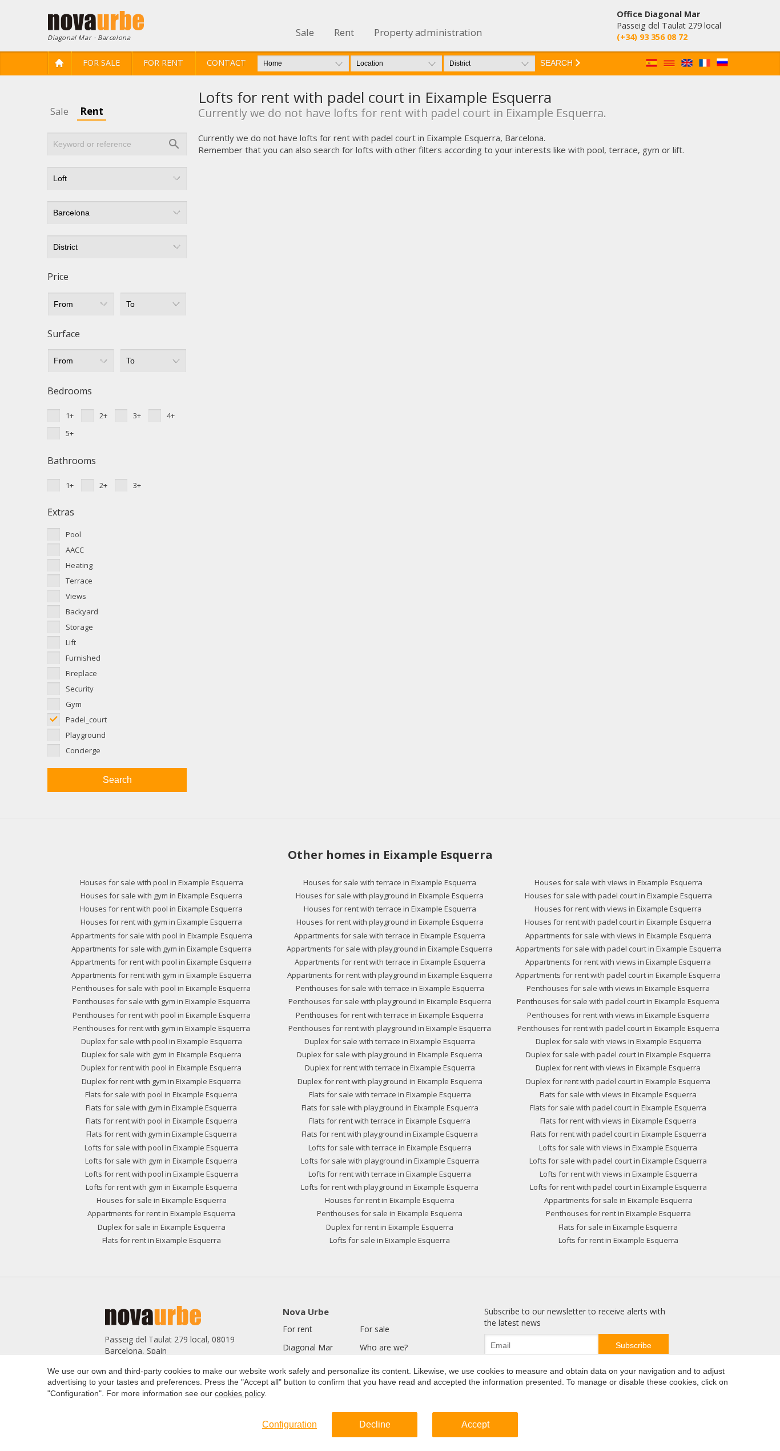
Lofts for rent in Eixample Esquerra (618, 1240)
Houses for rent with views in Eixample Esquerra (618, 909)
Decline (375, 1424)
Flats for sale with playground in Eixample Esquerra (390, 1107)
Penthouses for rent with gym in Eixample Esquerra (161, 1028)
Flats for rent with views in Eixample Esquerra (618, 1121)
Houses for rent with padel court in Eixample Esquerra (618, 922)
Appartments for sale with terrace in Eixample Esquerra (389, 935)
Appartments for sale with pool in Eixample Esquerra (161, 935)
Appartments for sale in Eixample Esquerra (618, 1200)
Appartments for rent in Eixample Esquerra (161, 1213)
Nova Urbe (306, 1311)
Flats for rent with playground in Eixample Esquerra (389, 1134)
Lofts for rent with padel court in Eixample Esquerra (618, 1187)
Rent (91, 111)
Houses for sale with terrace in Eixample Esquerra (389, 882)
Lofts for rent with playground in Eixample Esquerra (390, 1187)
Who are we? (384, 1347)
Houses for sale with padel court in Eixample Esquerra (618, 895)
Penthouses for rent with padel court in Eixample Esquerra (618, 1028)
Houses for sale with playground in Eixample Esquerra (390, 895)
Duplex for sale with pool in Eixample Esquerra (161, 1041)
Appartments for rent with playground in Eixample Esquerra (390, 975)
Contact (226, 62)
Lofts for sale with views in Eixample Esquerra (618, 1147)
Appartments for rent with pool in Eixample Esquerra (161, 962)
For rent (163, 62)
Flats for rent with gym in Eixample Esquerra (161, 1134)
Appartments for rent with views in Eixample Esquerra (618, 962)
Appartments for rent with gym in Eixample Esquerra (161, 975)
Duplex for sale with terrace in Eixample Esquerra (389, 1041)
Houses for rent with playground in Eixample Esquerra (390, 922)
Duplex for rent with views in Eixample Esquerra (618, 1067)
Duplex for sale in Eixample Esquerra (162, 1227)
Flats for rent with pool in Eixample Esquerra (162, 1121)
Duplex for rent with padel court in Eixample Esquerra (618, 1081)
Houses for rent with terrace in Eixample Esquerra (390, 909)
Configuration (289, 1424)
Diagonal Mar (308, 1347)
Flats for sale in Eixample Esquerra (618, 1227)
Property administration (428, 32)
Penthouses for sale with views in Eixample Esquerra (618, 988)
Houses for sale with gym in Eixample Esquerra (162, 895)
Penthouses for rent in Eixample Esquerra (618, 1213)
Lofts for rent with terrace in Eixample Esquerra (389, 1174)
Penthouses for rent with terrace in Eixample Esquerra (390, 1015)
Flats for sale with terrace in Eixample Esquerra (390, 1094)
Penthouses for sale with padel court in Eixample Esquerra (618, 1001)
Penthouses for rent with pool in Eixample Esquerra (162, 1015)
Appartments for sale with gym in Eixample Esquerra (161, 949)
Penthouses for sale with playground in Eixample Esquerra (390, 1001)
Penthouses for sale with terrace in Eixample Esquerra (390, 988)
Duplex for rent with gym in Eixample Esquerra (161, 1081)
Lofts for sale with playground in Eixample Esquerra (390, 1161)
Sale (59, 111)
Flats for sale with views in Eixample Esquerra (618, 1094)
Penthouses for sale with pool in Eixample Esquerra (161, 988)
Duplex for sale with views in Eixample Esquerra (618, 1041)
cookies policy (239, 1393)
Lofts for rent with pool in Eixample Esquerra (161, 1174)
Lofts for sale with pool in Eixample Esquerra (161, 1147)
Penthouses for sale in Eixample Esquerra (390, 1213)
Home (59, 62)
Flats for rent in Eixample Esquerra (161, 1240)
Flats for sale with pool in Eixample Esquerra (161, 1094)
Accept (475, 1424)
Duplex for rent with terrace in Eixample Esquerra (390, 1067)
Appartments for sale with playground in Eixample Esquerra (390, 949)
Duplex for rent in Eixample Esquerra (389, 1227)
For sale (101, 62)
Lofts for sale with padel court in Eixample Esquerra (618, 1161)
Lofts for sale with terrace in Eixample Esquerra (390, 1147)
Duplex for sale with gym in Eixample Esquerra (162, 1054)
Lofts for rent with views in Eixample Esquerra (618, 1174)
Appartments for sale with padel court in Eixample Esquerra (618, 949)
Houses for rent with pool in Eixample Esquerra (161, 909)
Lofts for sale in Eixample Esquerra (389, 1240)
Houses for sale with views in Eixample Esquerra (618, 882)
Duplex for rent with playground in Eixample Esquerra (390, 1081)
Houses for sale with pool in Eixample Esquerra (161, 882)
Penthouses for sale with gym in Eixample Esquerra (161, 1001)
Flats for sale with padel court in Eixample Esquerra (618, 1107)
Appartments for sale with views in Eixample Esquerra (618, 935)
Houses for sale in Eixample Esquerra (162, 1200)
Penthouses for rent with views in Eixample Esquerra (618, 1015)
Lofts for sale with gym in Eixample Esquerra (161, 1161)
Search (117, 780)
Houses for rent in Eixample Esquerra (390, 1200)
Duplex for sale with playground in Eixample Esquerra (390, 1054)
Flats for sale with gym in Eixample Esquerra (161, 1107)
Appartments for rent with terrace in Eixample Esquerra (390, 962)
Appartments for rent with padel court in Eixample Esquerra (618, 975)
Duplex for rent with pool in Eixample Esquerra (161, 1067)
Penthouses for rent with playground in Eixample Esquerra (389, 1028)
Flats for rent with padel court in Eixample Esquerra (618, 1134)
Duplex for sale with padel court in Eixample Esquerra (618, 1054)
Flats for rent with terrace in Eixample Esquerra (390, 1121)
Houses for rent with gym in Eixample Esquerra (161, 922)
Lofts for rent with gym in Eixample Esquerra (162, 1187)
